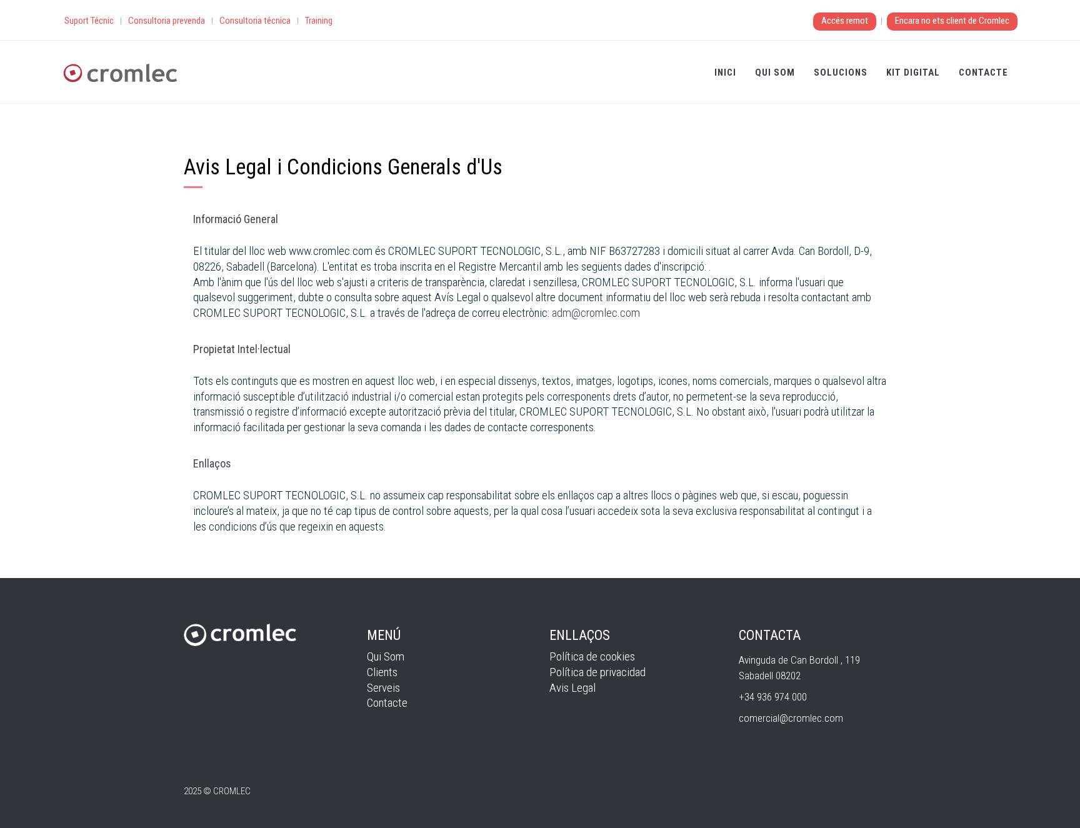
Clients (382, 672)
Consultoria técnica (255, 20)
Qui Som (385, 656)
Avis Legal (572, 688)
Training (318, 20)
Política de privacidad (597, 672)
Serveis (383, 688)
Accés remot (844, 20)
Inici (725, 72)
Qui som (775, 72)
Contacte (983, 72)
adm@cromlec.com (596, 313)
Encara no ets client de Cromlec (952, 20)
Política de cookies (592, 656)
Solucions (841, 72)
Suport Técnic (89, 20)
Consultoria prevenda (166, 20)
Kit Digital (913, 72)
